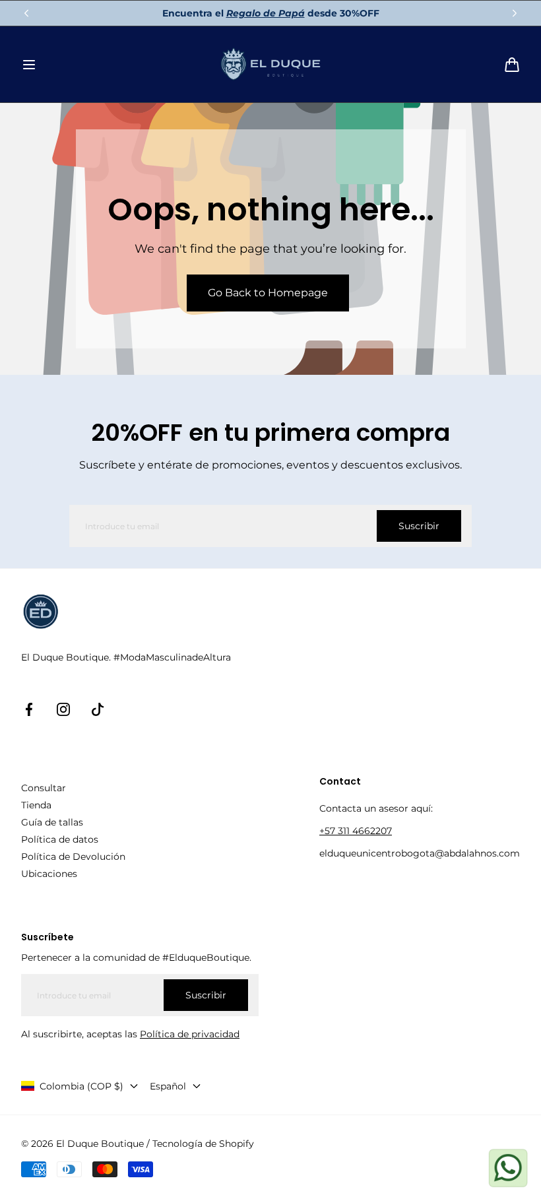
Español (168, 1086)
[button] (29, 65)
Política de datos (59, 839)
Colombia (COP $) (81, 1086)
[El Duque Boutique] (270, 64)
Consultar (43, 788)
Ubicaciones (49, 874)
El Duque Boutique (100, 1144)
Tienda (36, 805)
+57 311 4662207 (355, 831)
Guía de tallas (52, 822)
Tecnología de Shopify (203, 1144)
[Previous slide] (26, 13)
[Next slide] (514, 13)
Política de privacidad (189, 1034)
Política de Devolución (73, 856)
